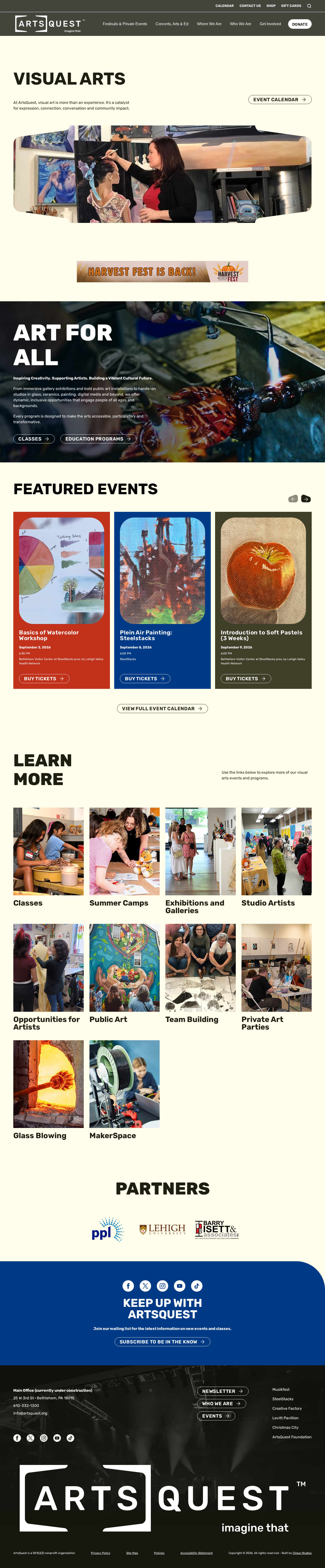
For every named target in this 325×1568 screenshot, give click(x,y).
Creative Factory (287, 1408)
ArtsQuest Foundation (292, 1437)
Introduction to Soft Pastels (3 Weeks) (261, 635)
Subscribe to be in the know (158, 1342)
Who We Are (240, 24)
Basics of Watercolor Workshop (49, 635)
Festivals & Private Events (125, 24)
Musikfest (281, 1389)
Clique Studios (302, 1553)
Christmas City (285, 1427)
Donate (300, 24)
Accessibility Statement (196, 1553)
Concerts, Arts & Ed (172, 24)
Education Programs (94, 439)
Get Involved (270, 24)
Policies (159, 1553)
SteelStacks (282, 1399)
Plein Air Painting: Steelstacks (146, 635)
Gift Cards (291, 6)
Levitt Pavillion (285, 1418)
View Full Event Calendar (158, 708)
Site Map (132, 1553)
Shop (271, 6)
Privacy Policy (100, 1553)
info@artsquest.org (30, 1413)
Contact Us (250, 6)
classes (30, 439)
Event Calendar (276, 99)
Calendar (225, 6)
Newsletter (219, 1391)
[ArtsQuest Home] (50, 23)
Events (212, 1416)
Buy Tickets (40, 678)
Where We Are (209, 24)
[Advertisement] (162, 271)
